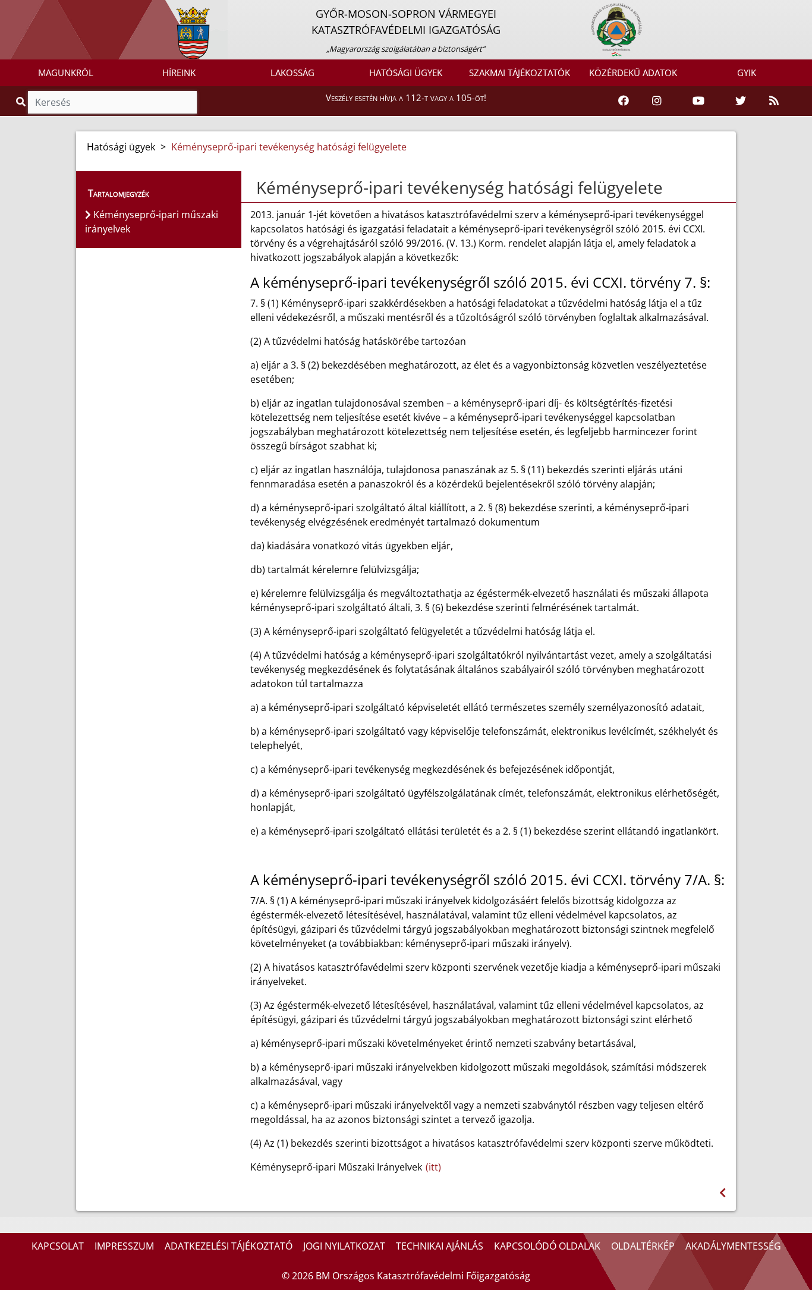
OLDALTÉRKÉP (643, 1246)
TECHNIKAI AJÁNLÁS (439, 1246)
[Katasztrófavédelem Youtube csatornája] (698, 101)
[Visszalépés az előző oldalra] (722, 1193)
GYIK (746, 72)
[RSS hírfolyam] (774, 101)
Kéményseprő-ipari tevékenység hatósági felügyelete (289, 146)
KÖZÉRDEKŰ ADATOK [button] (633, 72)
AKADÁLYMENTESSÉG (733, 1246)
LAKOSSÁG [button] (292, 72)
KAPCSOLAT (58, 1246)
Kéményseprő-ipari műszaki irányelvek (151, 221)
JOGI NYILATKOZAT (344, 1246)
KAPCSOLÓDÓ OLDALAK (547, 1246)
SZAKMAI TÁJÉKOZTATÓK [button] (519, 72)
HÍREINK (179, 72)
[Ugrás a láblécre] (35, 10)
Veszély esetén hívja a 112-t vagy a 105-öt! (406, 97)
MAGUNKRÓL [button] (65, 72)
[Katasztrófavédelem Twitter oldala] (740, 101)
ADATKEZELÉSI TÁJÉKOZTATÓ (228, 1246)
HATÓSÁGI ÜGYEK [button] (405, 72)
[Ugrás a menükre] (9, 10)
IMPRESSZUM (124, 1246)
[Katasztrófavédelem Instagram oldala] (657, 101)
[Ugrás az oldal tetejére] (255, 188)
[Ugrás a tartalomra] (22, 10)
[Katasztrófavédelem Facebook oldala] (623, 101)
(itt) (433, 1166)
